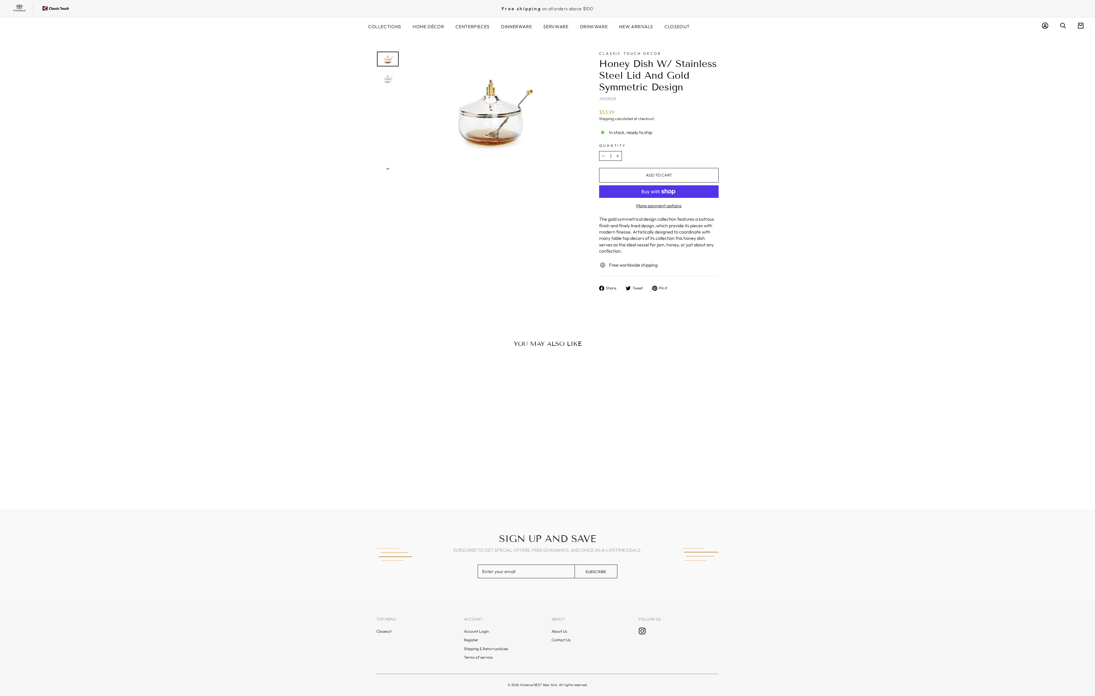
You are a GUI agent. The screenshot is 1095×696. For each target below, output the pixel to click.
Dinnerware (516, 26)
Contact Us (561, 639)
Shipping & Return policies (486, 648)
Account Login (476, 631)
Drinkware (594, 26)
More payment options (659, 205)
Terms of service (478, 657)
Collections (384, 26)
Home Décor (428, 26)
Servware (555, 26)
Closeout (677, 26)
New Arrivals (636, 26)
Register (471, 639)
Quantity (612, 145)
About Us (559, 631)
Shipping (606, 118)
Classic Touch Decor (630, 53)
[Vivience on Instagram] (642, 631)
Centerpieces (472, 26)
